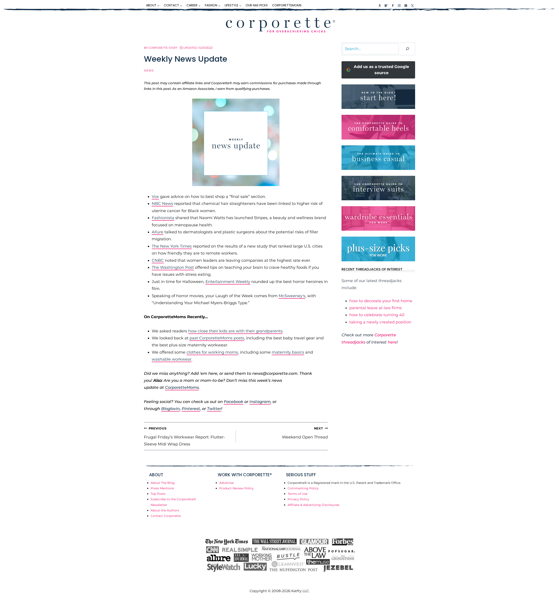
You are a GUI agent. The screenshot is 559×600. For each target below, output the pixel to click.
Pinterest (191, 408)
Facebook (233, 401)
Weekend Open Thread (305, 433)
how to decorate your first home (380, 300)
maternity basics (288, 352)
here (392, 342)
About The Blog (163, 483)
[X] (412, 5)
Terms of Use (297, 494)
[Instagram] (399, 5)
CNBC (158, 260)
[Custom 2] (386, 5)
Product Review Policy (236, 488)
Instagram (260, 401)
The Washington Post (173, 267)
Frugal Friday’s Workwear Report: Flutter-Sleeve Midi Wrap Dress (184, 436)
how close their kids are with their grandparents (235, 331)
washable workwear (172, 359)
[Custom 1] (380, 5)
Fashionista (163, 217)
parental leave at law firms (375, 307)
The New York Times (172, 246)
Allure (157, 232)
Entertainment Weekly (227, 281)
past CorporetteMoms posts (217, 338)
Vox (155, 196)
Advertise (226, 483)
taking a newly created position (380, 322)
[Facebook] (392, 5)
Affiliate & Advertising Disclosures (313, 505)
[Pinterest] (406, 5)
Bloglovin (170, 408)
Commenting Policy (303, 488)
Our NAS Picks (257, 5)
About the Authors (165, 510)
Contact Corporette (166, 516)
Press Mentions (162, 488)
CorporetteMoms (287, 5)
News (149, 70)
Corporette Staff (162, 47)
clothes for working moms (212, 352)
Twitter (214, 408)
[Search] (407, 49)
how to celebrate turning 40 (376, 314)
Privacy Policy (298, 499)
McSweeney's (292, 295)
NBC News (162, 203)
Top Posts (158, 494)
